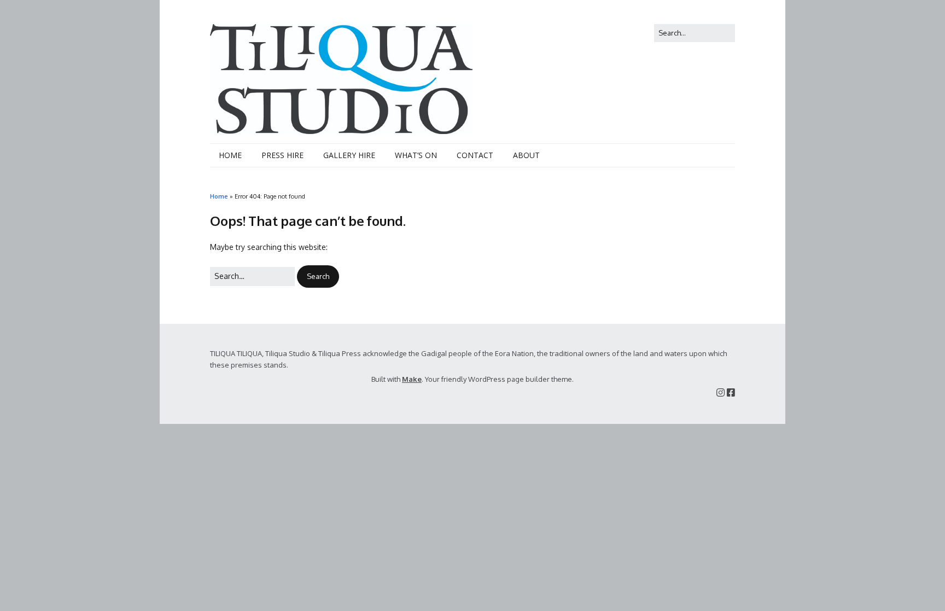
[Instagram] (720, 392)
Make (412, 379)
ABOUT (526, 155)
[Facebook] (731, 392)
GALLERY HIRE (349, 155)
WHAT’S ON (416, 155)
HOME (230, 155)
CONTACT (475, 155)
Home (219, 196)
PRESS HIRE (282, 155)
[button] (318, 276)
